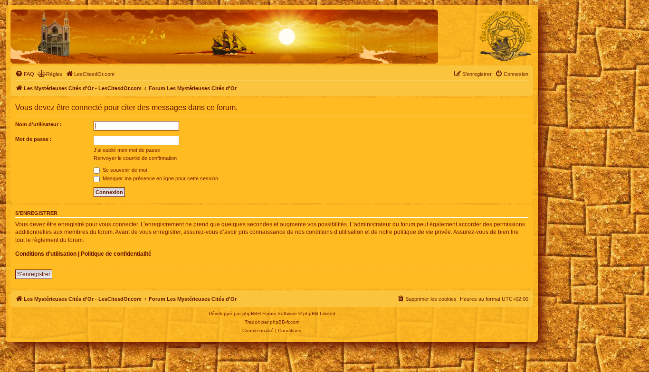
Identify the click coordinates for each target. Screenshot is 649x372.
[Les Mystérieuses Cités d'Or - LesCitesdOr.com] (506, 36)
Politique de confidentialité (116, 254)
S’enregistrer (33, 274)
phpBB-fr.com (284, 322)
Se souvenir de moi (124, 170)
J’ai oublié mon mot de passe (127, 150)
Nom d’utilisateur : (38, 124)
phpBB (250, 313)
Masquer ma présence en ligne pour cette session (159, 178)
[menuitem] (24, 74)
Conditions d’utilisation (45, 254)
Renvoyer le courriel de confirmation (135, 158)
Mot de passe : (33, 139)
